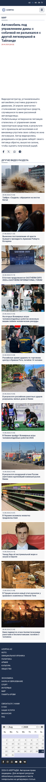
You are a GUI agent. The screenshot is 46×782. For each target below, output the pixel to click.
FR (42, 2)
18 (19, 747)
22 (43, 747)
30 (6, 755)
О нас (4, 707)
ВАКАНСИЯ (6, 713)
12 (25, 744)
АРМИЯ (4, 662)
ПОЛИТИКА (6, 659)
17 (13, 747)
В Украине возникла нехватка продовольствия (16, 516)
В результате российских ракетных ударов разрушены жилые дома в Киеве (22, 397)
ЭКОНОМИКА (7, 678)
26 (25, 751)
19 (25, 747)
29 (43, 751)
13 (31, 744)
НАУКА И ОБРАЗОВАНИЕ (12, 681)
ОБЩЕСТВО (6, 669)
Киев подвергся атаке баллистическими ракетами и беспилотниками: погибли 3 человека (21, 634)
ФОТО (4, 652)
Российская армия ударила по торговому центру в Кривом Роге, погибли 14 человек (22, 359)
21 (37, 747)
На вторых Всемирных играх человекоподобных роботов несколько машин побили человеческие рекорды (20, 318)
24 (13, 751)
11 (19, 744)
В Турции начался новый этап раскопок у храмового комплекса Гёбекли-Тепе (21, 594)
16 (6, 747)
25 (19, 751)
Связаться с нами (10, 704)
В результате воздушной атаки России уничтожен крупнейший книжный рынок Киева (21, 476)
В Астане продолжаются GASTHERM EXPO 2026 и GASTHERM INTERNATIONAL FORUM (22, 279)
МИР (4, 17)
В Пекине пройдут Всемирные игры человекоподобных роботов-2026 (19, 436)
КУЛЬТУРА (5, 666)
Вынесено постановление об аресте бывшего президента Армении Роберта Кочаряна (20, 238)
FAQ (3, 717)
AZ (29, 2)
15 (43, 744)
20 (31, 747)
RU (32, 2)
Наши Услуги (8, 710)
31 (13, 755)
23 (6, 751)
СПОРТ (4, 685)
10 (13, 744)
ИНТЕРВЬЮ (6, 688)
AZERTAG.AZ (6, 649)
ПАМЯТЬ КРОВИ (8, 694)
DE (39, 2)
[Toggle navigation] (41, 10)
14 (37, 744)
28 (37, 751)
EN (36, 2)
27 (31, 751)
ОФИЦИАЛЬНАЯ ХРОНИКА (13, 656)
